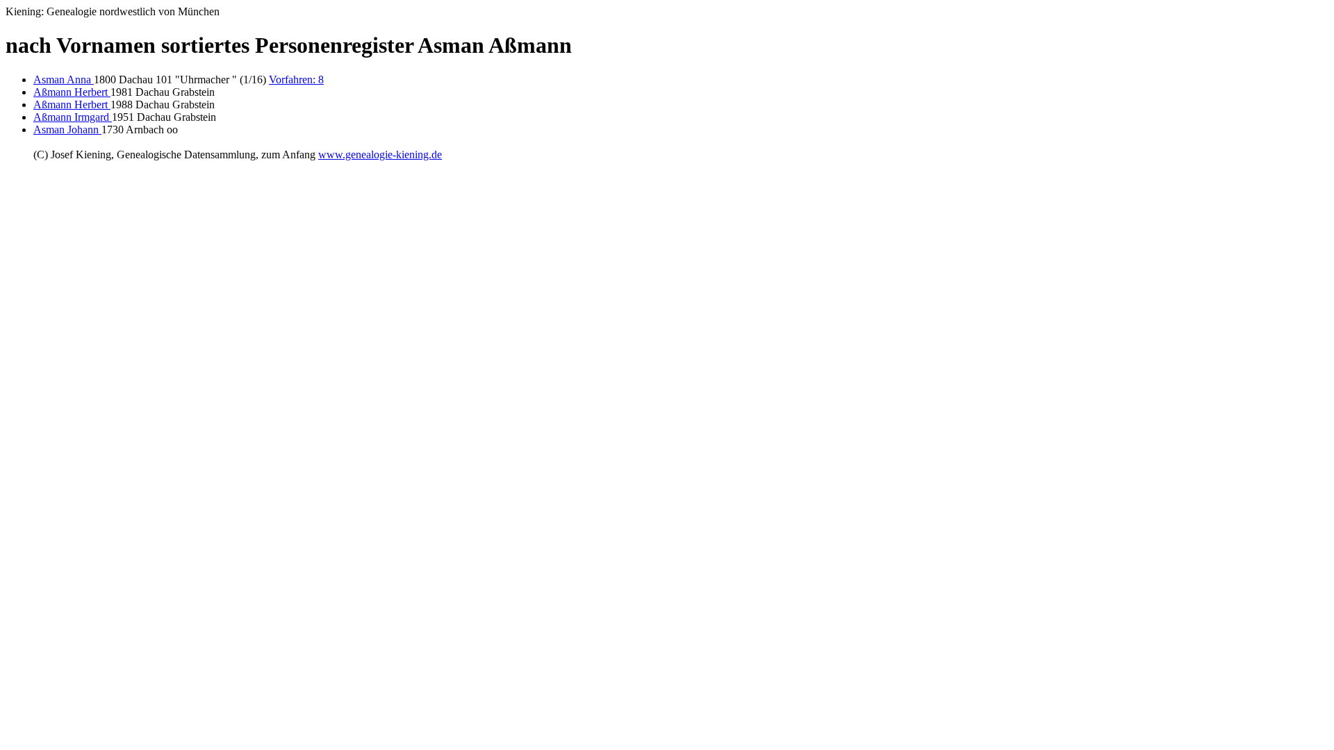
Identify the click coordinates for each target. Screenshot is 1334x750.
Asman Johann (67, 129)
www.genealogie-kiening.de (380, 154)
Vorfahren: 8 (296, 79)
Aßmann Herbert (71, 92)
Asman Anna (63, 79)
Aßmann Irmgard (72, 117)
